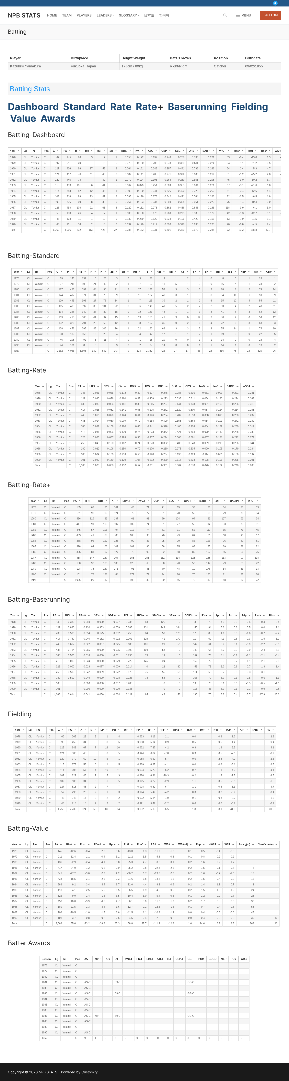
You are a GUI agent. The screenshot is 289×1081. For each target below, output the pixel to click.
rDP (242, 730)
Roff (250, 151)
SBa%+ (156, 615)
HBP (243, 271)
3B (123, 271)
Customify (89, 1072)
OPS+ (187, 501)
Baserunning (197, 106)
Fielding (249, 106)
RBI (99, 151)
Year (12, 151)
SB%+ (140, 615)
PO (70, 730)
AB (80, 271)
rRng (176, 730)
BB (218, 271)
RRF (162, 730)
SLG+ (172, 501)
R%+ (204, 615)
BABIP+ (234, 501)
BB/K (133, 386)
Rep (198, 844)
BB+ (100, 501)
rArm (255, 730)
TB (146, 271)
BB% (124, 151)
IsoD (202, 386)
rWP (202, 730)
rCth (228, 730)
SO (256, 271)
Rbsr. (272, 615)
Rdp (244, 615)
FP (138, 730)
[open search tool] (225, 15)
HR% (92, 386)
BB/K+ (126, 501)
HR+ (87, 501)
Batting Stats (30, 89)
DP (102, 730)
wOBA (246, 386)
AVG (150, 151)
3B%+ (172, 615)
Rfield (97, 844)
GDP (269, 271)
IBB (230, 271)
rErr (189, 730)
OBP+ (157, 501)
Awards (57, 118)
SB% (67, 615)
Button (270, 15)
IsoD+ (202, 501)
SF (206, 271)
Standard (84, 106)
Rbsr (237, 151)
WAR (278, 151)
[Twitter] (275, 3)
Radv (258, 615)
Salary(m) (244, 844)
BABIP (206, 151)
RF (149, 730)
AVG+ (141, 501)
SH (194, 271)
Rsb (231, 615)
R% (126, 615)
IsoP (215, 386)
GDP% (112, 615)
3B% (97, 615)
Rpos (112, 844)
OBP (164, 151)
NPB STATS (24, 15)
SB (111, 151)
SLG (177, 151)
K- (113, 501)
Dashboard (33, 106)
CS (183, 271)
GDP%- (189, 615)
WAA (167, 844)
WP (126, 730)
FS (268, 730)
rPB (216, 730)
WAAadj (183, 844)
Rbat (69, 844)
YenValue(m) (265, 844)
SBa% (82, 615)
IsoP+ (218, 501)
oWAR (212, 844)
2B (112, 271)
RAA (153, 844)
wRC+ (222, 151)
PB (114, 730)
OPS (191, 151)
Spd (217, 615)
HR (87, 151)
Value (22, 118)
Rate (121, 106)
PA (65, 151)
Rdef (264, 151)
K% (137, 151)
